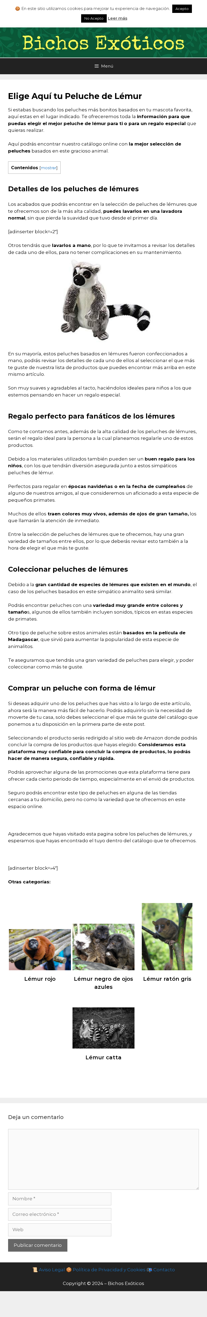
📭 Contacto (161, 1269)
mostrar (48, 167)
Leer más (117, 18)
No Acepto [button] (94, 18)
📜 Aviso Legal (48, 1269)
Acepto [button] (182, 8)
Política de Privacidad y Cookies (109, 1269)
